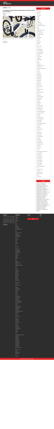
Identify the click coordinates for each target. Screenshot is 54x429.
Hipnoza (44, 187)
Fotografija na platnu (17, 235)
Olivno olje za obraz (40, 89)
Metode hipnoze (39, 196)
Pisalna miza (39, 102)
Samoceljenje (39, 121)
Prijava (40, 216)
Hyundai (39, 43)
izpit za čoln (44, 190)
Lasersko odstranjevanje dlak (42, 68)
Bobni (38, 18)
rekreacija (45, 200)
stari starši (43, 203)
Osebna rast (39, 95)
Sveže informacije (7, 3)
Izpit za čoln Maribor (40, 52)
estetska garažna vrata (40, 186)
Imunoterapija (40, 46)
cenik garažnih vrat (43, 183)
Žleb (38, 175)
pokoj (44, 199)
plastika (43, 197)
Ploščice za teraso (17, 297)
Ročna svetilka (40, 120)
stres (46, 203)
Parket (16, 292)
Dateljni (16, 225)
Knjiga (38, 62)
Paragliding (39, 99)
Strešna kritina (40, 132)
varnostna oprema (39, 206)
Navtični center (40, 78)
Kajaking (16, 256)
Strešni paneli (39, 135)
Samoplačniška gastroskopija (42, 123)
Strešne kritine (40, 133)
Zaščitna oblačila (40, 172)
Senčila (39, 126)
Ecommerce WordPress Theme (24, 358)
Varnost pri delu (40, 158)
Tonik (16, 333)
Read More (4, 41)
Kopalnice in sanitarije (41, 65)
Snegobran (39, 127)
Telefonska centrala (17, 328)
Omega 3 (39, 90)
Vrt (38, 167)
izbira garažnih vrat (39, 190)
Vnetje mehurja (40, 163)
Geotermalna (39, 37)
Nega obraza (39, 80)
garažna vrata (46, 186)
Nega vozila (39, 83)
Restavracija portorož (41, 118)
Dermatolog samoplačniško (41, 25)
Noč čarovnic (39, 84)
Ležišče (16, 266)
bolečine (38, 183)
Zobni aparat (39, 176)
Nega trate (39, 81)
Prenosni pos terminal (18, 302)
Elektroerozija (40, 31)
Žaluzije (39, 170)
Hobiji (38, 40)
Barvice (39, 16)
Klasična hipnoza (39, 193)
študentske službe (44, 209)
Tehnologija (39, 139)
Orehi (38, 93)
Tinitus (39, 148)
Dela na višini (39, 22)
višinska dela (44, 206)
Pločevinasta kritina (40, 105)
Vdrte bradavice (40, 160)
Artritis (39, 13)
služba (46, 202)
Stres (38, 130)
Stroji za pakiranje (40, 136)
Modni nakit (39, 77)
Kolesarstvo (16, 261)
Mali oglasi (39, 74)
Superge (16, 323)
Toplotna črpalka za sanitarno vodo (42, 151)
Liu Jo (38, 71)
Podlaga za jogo (40, 108)
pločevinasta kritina (39, 199)
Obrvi (38, 87)
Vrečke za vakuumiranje (41, 166)
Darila (38, 19)
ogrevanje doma (39, 197)
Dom (15, 230)
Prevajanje (39, 114)
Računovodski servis (40, 117)
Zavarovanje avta (40, 173)
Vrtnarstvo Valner (40, 169)
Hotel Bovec (39, 41)
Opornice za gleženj (40, 92)
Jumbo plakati (40, 56)
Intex (38, 47)
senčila (43, 202)
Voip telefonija (40, 164)
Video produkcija (40, 161)
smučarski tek (38, 203)
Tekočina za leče (40, 142)
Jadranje (39, 55)
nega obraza (43, 196)
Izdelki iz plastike (40, 49)
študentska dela (39, 209)
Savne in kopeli (40, 124)
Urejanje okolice (40, 157)
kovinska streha (44, 193)
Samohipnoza (38, 202)
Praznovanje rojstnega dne (41, 111)
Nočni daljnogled (40, 86)
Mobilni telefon (17, 271)
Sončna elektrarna (40, 129)
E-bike (38, 28)
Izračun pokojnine (40, 53)
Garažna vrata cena (40, 34)
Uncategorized (17, 338)
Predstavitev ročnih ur (39, 200)
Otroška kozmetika (40, 96)
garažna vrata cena (39, 187)
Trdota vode (39, 154)
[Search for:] (33, 217)
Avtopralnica (39, 15)
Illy (15, 245)
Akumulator (39, 10)
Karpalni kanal (39, 59)
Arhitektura (39, 12)
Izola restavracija (40, 50)
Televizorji (39, 145)
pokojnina (47, 199)
